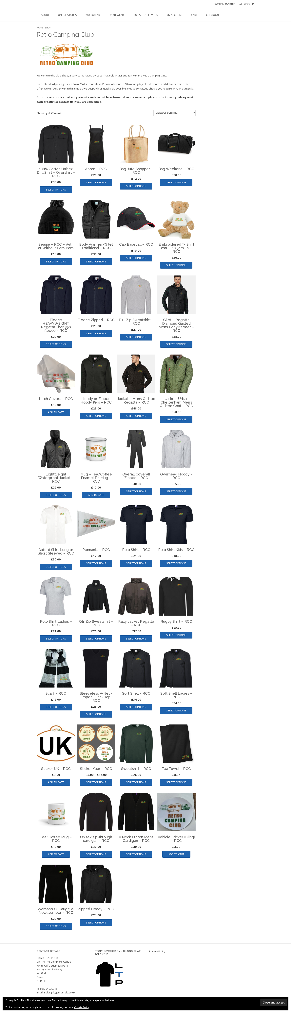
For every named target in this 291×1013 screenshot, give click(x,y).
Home (40, 27)
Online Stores (67, 15)
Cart (194, 15)
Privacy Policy (157, 951)
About (45, 15)
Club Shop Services (145, 15)
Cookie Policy (81, 1007)
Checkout (212, 15)
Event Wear (116, 15)
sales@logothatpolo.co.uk (59, 992)
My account (175, 15)
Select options (56, 189)
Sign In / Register (224, 4)
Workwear (93, 15)
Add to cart (56, 412)
